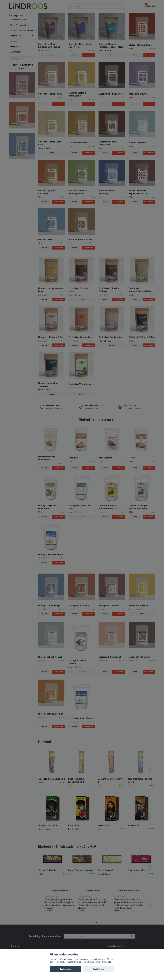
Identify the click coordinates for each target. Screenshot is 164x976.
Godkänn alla (65, 969)
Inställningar (98, 969)
